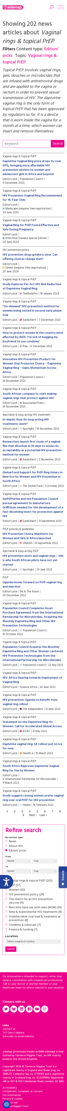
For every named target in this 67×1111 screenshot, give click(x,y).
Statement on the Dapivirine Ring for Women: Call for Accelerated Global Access (32, 724)
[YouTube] (37, 1009)
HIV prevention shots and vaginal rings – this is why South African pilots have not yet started (33, 560)
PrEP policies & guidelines (18, 529)
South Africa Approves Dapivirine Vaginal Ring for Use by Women (31, 768)
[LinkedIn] (21, 1009)
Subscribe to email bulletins (18, 1036)
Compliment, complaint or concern (23, 1091)
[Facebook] (29, 1009)
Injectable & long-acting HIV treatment (26, 414)
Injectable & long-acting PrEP (20, 551)
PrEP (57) (15, 885)
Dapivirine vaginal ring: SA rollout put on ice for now (32, 746)
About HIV (16, 846)
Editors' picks (17, 851)
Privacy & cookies (13, 1099)
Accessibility (10, 1088)
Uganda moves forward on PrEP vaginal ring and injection (32, 584)
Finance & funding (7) (23, 930)
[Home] (18, 7)
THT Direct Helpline (13, 1033)
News (12, 841)
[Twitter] (6, 1009)
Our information (12, 1095)
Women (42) (17, 890)
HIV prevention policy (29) (26, 895)
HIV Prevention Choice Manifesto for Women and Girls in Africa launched (28, 536)
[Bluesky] (13, 1009)
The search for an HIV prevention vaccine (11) (31, 901)
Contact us (9, 1029)
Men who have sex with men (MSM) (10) (35, 908)
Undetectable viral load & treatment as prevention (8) (34, 918)
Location (11, 936)
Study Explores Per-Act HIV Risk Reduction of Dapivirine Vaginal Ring (32, 286)
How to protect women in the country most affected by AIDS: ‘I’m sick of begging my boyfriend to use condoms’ (33, 337)
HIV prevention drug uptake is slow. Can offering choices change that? (30, 257)
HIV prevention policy (16, 250)
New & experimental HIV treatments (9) (35, 912)
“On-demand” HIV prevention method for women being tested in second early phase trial (32, 311)
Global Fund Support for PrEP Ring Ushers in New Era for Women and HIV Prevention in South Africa (33, 477)
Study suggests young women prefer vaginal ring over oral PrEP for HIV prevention (33, 798)
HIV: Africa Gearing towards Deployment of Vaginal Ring (32, 680)
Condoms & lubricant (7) (25, 925)
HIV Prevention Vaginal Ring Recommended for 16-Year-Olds (32, 198)
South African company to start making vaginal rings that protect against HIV (30, 396)
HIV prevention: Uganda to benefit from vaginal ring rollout (30, 702)
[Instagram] (44, 1009)
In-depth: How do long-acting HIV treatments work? (26, 421)
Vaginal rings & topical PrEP (19, 156)
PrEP (5, 577)
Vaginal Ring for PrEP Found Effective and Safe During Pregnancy (31, 227)
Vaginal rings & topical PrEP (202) (30, 881)
